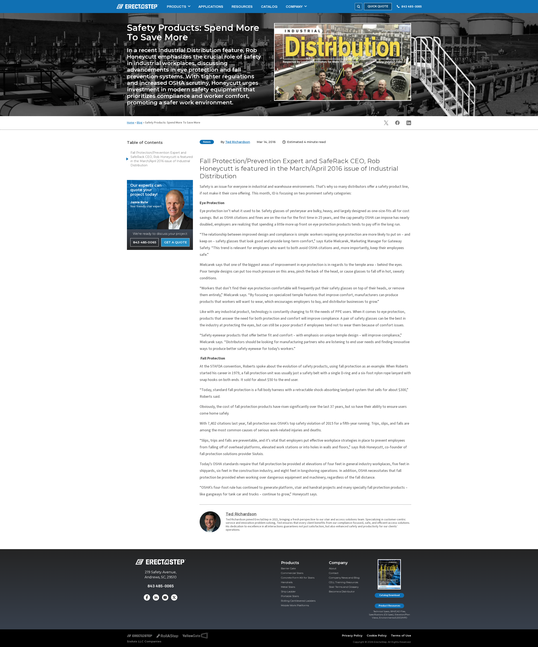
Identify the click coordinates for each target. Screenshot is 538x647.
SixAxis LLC (135, 641)
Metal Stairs (288, 586)
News (207, 141)
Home (130, 123)
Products (176, 6)
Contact (334, 573)
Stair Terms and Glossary (344, 586)
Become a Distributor (342, 591)
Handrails (287, 582)
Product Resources (389, 606)
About (332, 568)
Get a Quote (175, 242)
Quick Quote (378, 6)
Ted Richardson (241, 514)
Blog (139, 123)
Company (294, 6)
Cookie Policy (377, 635)
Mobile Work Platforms (295, 605)
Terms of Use (401, 635)
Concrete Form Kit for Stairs (297, 577)
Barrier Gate (288, 568)
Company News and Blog (344, 577)
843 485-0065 (411, 6)
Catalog (269, 6)
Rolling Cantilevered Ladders (298, 600)
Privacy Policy (352, 635)
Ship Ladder (288, 591)
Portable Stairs (290, 596)
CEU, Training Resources (343, 582)
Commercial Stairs (292, 573)
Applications (210, 6)
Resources (242, 6)
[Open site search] (358, 6)
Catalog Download (389, 595)
